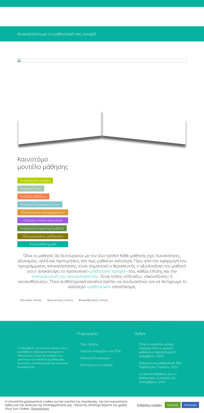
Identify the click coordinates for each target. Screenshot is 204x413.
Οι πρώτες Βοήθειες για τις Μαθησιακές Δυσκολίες (158, 376)
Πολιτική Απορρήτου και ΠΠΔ (100, 351)
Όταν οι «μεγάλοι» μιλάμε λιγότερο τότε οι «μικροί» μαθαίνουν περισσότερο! (156, 348)
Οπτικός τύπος (31, 300)
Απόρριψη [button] (190, 405)
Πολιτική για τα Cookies (96, 365)
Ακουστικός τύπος (60, 300)
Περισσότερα (40, 408)
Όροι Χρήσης (89, 344)
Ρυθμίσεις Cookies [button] (149, 405)
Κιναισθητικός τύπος (93, 300)
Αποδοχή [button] (172, 405)
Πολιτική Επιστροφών (95, 358)
